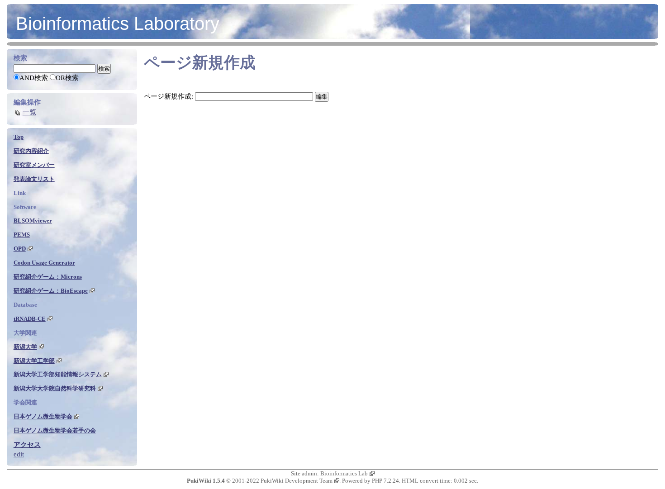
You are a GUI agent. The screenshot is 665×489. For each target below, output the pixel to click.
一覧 (29, 112)
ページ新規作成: (168, 96)
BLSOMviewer (33, 220)
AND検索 (33, 77)
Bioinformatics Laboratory (117, 23)
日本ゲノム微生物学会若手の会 (55, 430)
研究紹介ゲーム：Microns (48, 276)
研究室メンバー (34, 164)
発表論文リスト (34, 179)
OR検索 (67, 77)
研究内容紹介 (31, 150)
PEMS (22, 234)
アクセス (27, 444)
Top (19, 136)
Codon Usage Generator (44, 262)
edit (19, 454)
